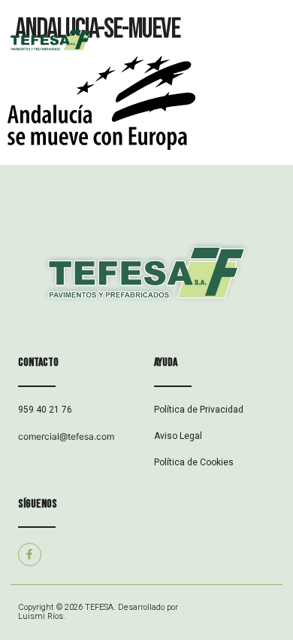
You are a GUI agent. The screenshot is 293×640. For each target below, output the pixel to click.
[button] (220, 42)
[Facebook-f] (29, 554)
